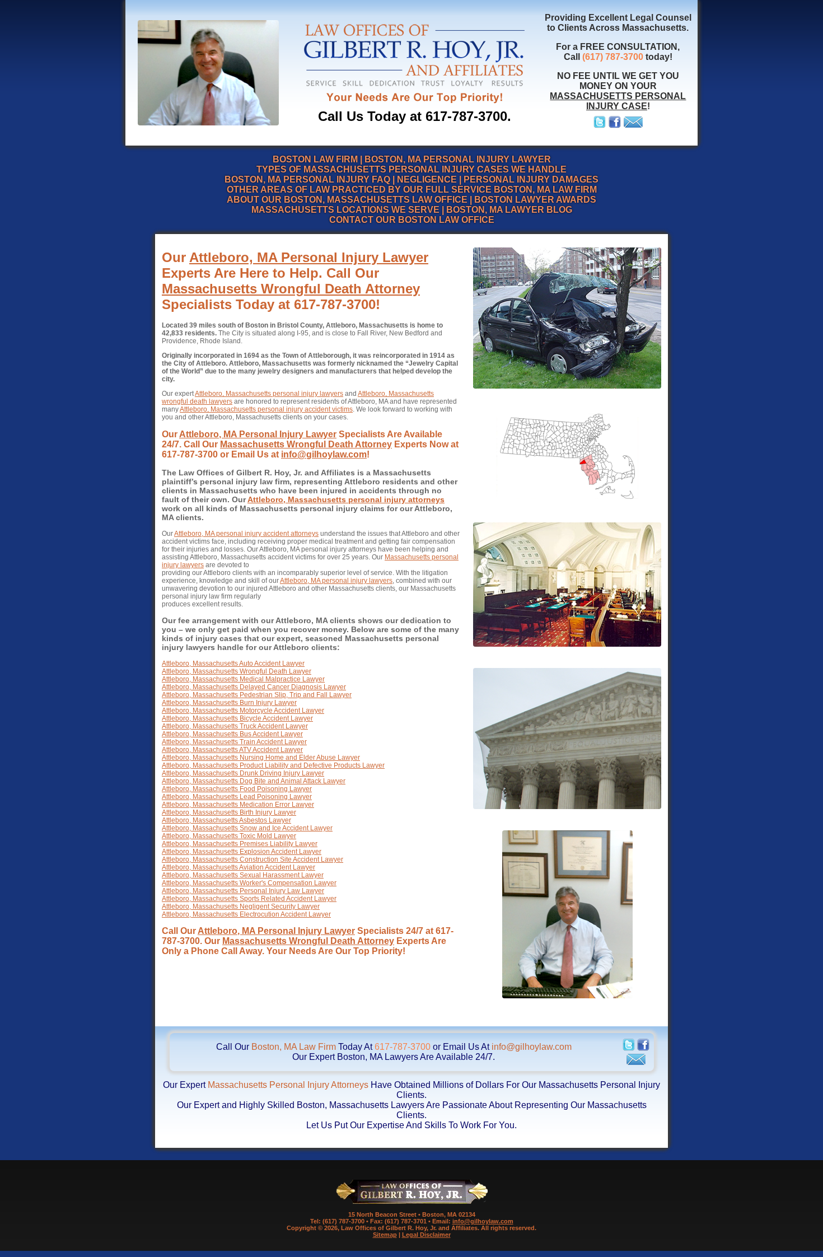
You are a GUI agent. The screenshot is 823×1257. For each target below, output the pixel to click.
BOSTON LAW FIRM (315, 159)
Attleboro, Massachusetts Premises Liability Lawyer (239, 844)
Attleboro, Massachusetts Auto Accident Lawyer (233, 663)
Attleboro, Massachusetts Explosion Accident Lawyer (241, 852)
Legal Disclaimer (426, 1234)
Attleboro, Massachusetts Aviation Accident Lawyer (238, 867)
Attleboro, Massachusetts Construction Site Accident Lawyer (252, 859)
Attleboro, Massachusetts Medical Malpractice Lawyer (243, 679)
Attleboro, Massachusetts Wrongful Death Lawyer (236, 671)
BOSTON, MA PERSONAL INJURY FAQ (307, 179)
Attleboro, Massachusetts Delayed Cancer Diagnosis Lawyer (254, 687)
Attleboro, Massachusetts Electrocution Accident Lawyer (246, 914)
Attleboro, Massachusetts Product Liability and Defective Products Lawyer (273, 765)
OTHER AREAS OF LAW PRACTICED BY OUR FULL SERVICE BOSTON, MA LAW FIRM (412, 189)
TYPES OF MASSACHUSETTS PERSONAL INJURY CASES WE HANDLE (411, 169)
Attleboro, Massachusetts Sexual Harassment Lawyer (243, 875)
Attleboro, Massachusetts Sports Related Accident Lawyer (249, 899)
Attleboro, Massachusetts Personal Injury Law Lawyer (243, 891)
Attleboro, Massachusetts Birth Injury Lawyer (229, 812)
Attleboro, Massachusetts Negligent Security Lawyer (241, 906)
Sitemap (385, 1234)
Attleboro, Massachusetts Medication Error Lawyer (238, 805)
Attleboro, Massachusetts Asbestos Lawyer (226, 820)
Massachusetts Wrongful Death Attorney (291, 288)
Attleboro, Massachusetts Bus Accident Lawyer (232, 734)
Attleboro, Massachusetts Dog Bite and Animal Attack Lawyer (253, 781)
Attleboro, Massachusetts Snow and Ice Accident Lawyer (247, 828)
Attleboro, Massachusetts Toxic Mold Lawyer (229, 836)
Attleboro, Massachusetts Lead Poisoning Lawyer (237, 797)
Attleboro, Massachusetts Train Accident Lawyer (234, 742)
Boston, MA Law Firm (293, 1047)
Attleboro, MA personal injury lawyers (336, 581)
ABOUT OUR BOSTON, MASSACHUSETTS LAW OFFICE (347, 199)
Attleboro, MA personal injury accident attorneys (246, 534)
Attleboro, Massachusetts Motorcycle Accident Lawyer (243, 710)
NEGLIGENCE (427, 179)
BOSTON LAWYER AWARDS (535, 199)
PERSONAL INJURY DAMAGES (531, 179)
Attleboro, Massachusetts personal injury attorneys (346, 499)
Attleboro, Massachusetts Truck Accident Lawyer (235, 726)
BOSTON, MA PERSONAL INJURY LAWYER (457, 159)
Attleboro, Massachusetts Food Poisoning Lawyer (237, 789)
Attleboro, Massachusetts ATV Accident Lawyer (232, 750)
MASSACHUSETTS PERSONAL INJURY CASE (618, 101)
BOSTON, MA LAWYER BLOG (509, 209)
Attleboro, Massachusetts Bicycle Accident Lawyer (237, 718)
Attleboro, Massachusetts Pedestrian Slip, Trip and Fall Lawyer (257, 695)
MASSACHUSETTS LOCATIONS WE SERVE (345, 209)
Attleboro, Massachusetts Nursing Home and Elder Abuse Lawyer (261, 757)
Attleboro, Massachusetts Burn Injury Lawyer (229, 703)
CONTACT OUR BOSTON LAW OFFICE (411, 220)
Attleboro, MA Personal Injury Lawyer (308, 257)
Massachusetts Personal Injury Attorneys (288, 1085)
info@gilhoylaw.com (324, 454)
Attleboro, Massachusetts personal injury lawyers (269, 394)
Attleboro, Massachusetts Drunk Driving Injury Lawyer (243, 773)
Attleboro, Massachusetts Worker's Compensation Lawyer (249, 883)
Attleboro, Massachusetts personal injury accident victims (266, 409)
